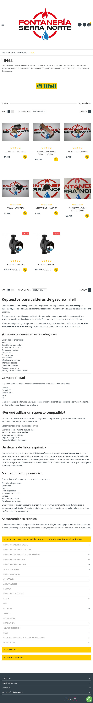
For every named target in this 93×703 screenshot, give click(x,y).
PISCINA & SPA (9, 623)
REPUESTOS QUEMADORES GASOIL (17, 550)
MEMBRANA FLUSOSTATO (46, 208)
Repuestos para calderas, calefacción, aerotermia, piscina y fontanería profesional (45, 539)
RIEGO (5, 633)
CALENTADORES (9, 618)
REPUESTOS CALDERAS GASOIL (15, 545)
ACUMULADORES (10, 584)
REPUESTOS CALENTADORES (14, 564)
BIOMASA (7, 589)
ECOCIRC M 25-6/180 (46, 264)
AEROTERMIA (8, 579)
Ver (3, 111)
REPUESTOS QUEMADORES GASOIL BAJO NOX (21, 554)
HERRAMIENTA (9, 642)
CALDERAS (7, 608)
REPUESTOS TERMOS (11, 574)
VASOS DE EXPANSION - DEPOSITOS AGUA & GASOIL (24, 638)
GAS (5, 603)
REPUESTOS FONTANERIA (13, 594)
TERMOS (6, 613)
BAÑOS (6, 598)
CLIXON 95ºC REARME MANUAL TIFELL (78, 209)
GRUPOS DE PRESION (11, 628)
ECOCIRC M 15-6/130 (15, 264)
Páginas (83, 111)
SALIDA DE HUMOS (11, 569)
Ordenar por (24, 111)
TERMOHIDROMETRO (15, 208)
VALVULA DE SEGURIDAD (77, 151)
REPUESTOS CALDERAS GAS (14, 559)
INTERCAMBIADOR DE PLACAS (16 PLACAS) (46, 152)
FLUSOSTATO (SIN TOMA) (15, 151)
